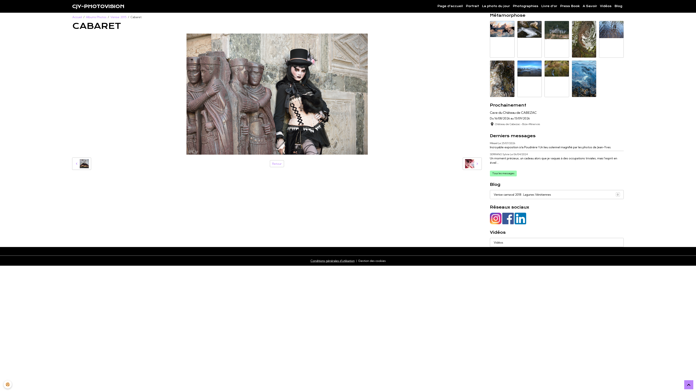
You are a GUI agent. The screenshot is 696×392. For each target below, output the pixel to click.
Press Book (570, 6)
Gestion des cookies (372, 261)
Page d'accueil (450, 6)
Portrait (472, 6)
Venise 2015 (118, 17)
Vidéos (606, 6)
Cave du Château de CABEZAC (513, 113)
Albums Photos (96, 17)
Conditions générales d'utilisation (332, 261)
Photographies (525, 6)
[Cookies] (8, 384)
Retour (277, 164)
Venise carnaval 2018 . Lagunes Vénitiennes (556, 194)
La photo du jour (496, 6)
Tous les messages (503, 173)
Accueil (77, 17)
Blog (618, 6)
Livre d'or (549, 6)
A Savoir (590, 6)
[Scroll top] (688, 384)
